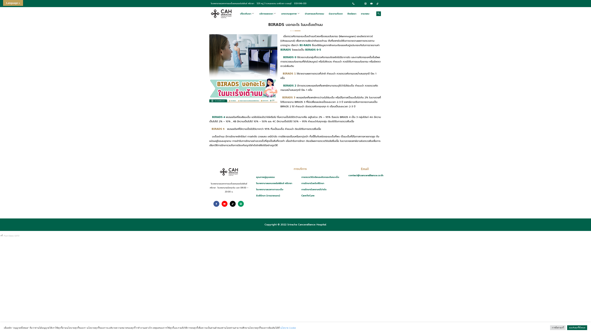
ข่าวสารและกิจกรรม (314, 13)
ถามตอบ (365, 13)
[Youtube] (224, 204)
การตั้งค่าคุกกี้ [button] (558, 327)
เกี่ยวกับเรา (245, 13)
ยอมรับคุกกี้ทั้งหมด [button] (577, 327)
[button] (378, 13)
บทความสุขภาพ (289, 13)
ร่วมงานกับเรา (336, 13)
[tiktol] (377, 3)
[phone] (353, 3)
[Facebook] (359, 3)
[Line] (365, 3)
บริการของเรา (266, 13)
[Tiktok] (233, 204)
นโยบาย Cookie (288, 327)
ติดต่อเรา (351, 13)
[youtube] (371, 3)
